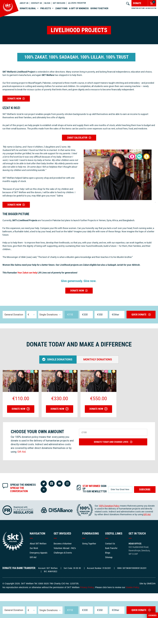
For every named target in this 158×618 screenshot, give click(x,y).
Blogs (47, 3)
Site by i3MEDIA (147, 583)
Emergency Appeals (38, 552)
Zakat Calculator (77, 137)
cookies (152, 616)
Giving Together (99, 8)
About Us (24, 3)
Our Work (34, 548)
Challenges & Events (63, 552)
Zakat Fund (61, 8)
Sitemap (108, 557)
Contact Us (110, 543)
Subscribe (144, 489)
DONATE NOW (15, 98)
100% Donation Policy (109, 505)
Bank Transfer (111, 548)
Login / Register (78, 3)
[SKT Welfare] (9, 16)
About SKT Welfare (38, 543)
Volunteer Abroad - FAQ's (65, 548)
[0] (151, 3)
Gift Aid (21, 451)
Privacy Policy (87, 587)
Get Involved (59, 3)
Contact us (36, 3)
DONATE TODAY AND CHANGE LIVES (111, 441)
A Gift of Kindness (79, 8)
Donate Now (18, 408)
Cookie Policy (132, 587)
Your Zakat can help (27, 272)
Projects (45, 8)
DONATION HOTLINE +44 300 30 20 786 (143, 8)
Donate (137, 3)
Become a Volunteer (63, 543)
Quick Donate (139, 314)
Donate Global (28, 8)
